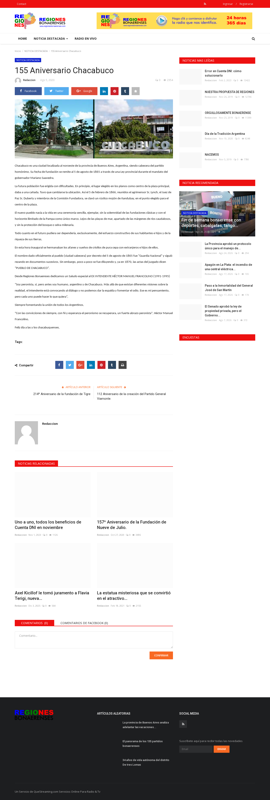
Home (22, 38)
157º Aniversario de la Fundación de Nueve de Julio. (131, 524)
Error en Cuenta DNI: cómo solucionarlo (223, 73)
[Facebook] (59, 365)
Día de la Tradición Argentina (225, 133)
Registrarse (246, 4)
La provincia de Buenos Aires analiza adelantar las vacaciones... (146, 725)
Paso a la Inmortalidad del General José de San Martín (229, 288)
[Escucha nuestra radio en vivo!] (174, 20)
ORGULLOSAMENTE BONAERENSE (228, 113)
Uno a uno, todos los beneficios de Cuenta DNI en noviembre (48, 524)
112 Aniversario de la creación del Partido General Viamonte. (131, 396)
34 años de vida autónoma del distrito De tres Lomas (146, 762)
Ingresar (228, 4)
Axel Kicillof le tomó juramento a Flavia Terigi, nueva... (52, 595)
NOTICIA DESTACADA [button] (50, 38)
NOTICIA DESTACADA (36, 51)
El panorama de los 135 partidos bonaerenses (143, 743)
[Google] (80, 365)
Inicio (18, 51)
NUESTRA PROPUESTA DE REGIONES (229, 92)
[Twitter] (70, 365)
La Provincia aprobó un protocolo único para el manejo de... (228, 246)
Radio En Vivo (86, 38)
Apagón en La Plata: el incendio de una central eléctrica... (228, 267)
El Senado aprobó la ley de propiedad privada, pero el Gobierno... (223, 311)
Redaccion (29, 80)
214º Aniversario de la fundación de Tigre (61, 394)
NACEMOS (212, 154)
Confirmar (161, 655)
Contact (21, 4)
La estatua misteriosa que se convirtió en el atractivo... (134, 595)
